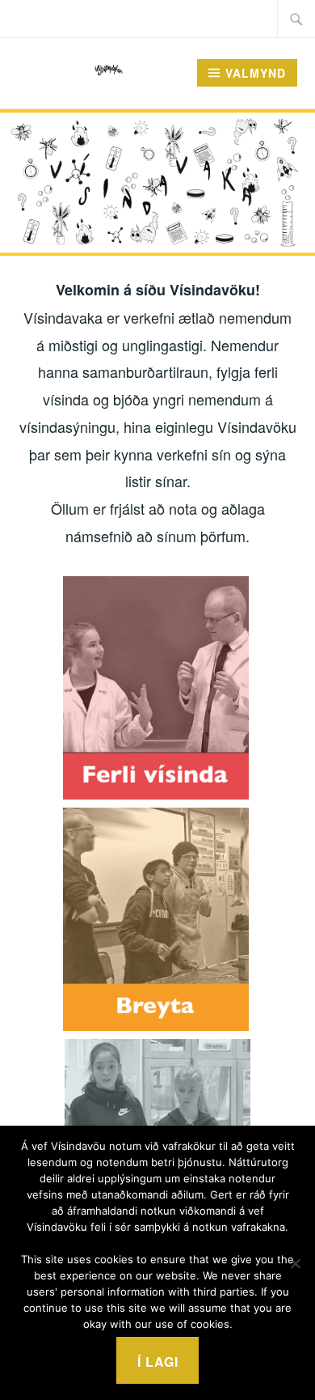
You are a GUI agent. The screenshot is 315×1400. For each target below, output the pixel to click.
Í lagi (157, 1361)
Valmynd (255, 73)
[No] (295, 1263)
